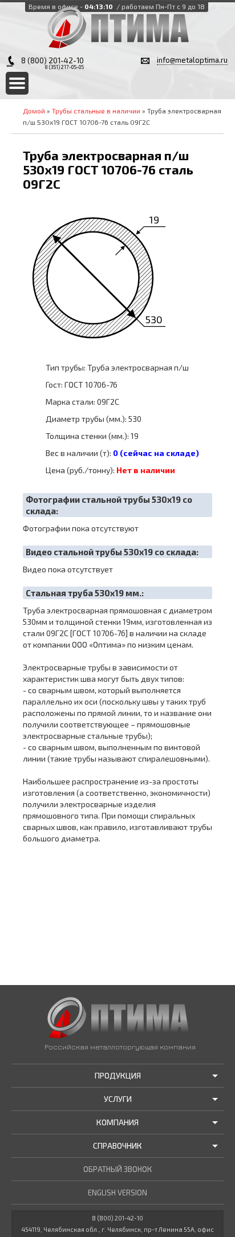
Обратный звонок (117, 1169)
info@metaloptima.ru (192, 59)
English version (117, 1192)
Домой (34, 111)
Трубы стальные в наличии (96, 111)
